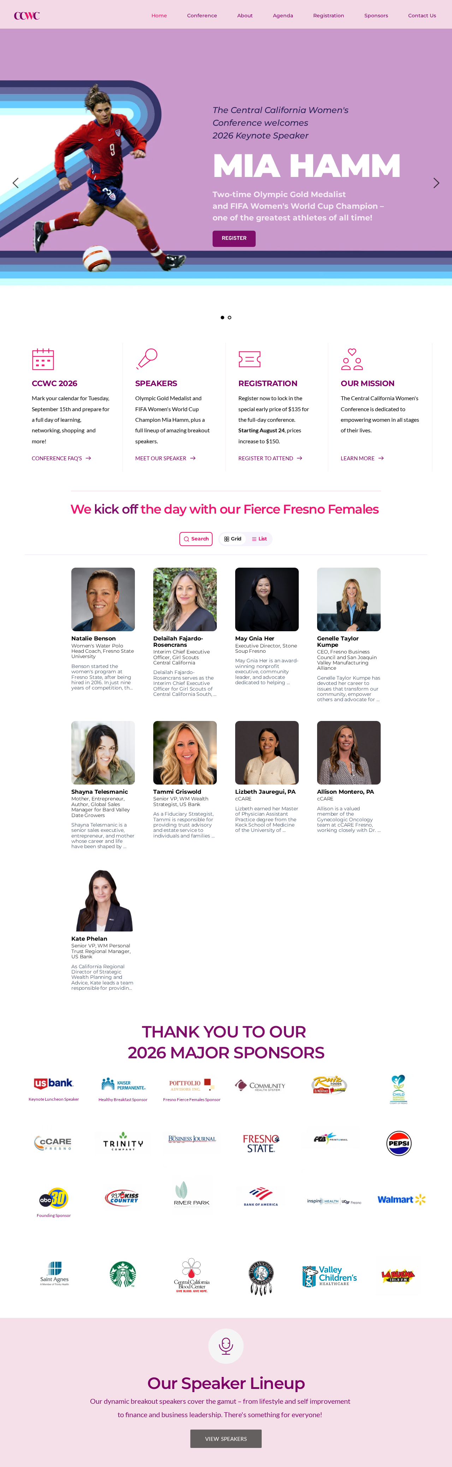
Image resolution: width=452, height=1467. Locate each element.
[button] (103, 635)
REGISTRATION (267, 383)
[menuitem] (160, 15)
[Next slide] (436, 183)
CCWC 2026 (54, 383)
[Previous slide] (16, 183)
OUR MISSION (368, 383)
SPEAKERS (156, 383)
